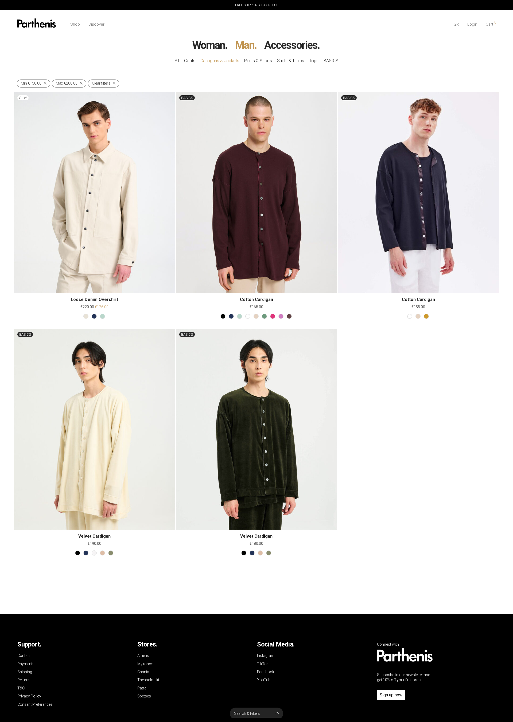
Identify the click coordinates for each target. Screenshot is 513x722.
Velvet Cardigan (94, 536)
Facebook (265, 672)
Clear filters (101, 83)
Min (31, 83)
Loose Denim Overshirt (94, 299)
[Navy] (94, 316)
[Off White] (94, 553)
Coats (189, 60)
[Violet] (281, 316)
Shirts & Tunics (290, 60)
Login (472, 24)
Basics (331, 60)
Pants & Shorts (258, 60)
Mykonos (145, 664)
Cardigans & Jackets (219, 60)
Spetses (144, 696)
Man (244, 45)
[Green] (264, 316)
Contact (24, 655)
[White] (247, 316)
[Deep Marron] (289, 316)
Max (66, 83)
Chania (143, 672)
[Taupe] (102, 553)
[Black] (223, 316)
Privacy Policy (29, 696)
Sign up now (391, 694)
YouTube (264, 680)
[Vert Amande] (102, 316)
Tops (313, 60)
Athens (143, 655)
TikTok (263, 664)
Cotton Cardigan (256, 299)
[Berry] (272, 316)
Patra (141, 688)
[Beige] (256, 316)
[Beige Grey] (86, 316)
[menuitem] (456, 24)
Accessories (290, 45)
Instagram (265, 655)
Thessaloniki (148, 680)
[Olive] (426, 316)
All (177, 60)
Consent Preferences (35, 704)
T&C (21, 688)
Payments (25, 664)
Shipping (24, 672)
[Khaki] (110, 553)
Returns (23, 680)
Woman (208, 45)
